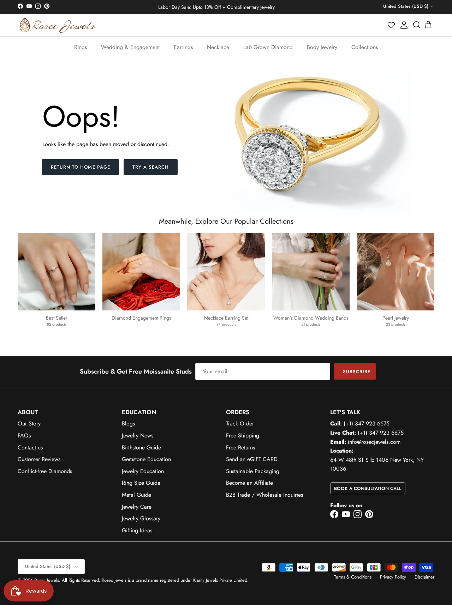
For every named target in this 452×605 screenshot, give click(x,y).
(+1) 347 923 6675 (366, 423)
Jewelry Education (143, 471)
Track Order (240, 423)
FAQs (24, 435)
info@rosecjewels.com (374, 442)
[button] (392, 25)
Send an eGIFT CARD (252, 459)
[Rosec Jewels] (57, 25)
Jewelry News (137, 435)
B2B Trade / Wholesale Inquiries (264, 495)
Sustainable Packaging (252, 471)
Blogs (128, 423)
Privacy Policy (393, 577)
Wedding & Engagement (130, 47)
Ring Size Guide (141, 483)
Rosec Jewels (46, 580)
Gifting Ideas (137, 530)
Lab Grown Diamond (268, 47)
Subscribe (356, 371)
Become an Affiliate (249, 483)
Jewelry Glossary (141, 518)
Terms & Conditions (352, 577)
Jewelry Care (136, 507)
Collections (364, 47)
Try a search (150, 167)
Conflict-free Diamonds (45, 471)
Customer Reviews (39, 459)
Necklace (218, 47)
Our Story (29, 423)
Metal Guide (136, 495)
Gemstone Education (146, 459)
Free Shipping (242, 435)
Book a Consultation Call (368, 488)
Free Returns (240, 447)
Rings (80, 47)
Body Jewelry (322, 47)
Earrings (183, 47)
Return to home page (80, 167)
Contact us (30, 447)
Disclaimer (424, 577)
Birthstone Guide (141, 447)
